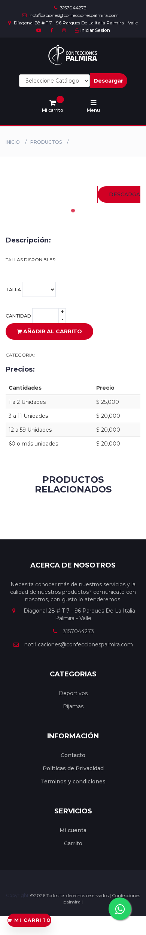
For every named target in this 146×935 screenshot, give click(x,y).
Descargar (108, 80)
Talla (14, 289)
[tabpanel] (118, 194)
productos (46, 142)
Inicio (13, 142)
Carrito (73, 843)
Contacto (73, 755)
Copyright (18, 895)
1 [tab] (73, 210)
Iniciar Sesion (95, 30)
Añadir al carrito (52, 331)
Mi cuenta (73, 830)
